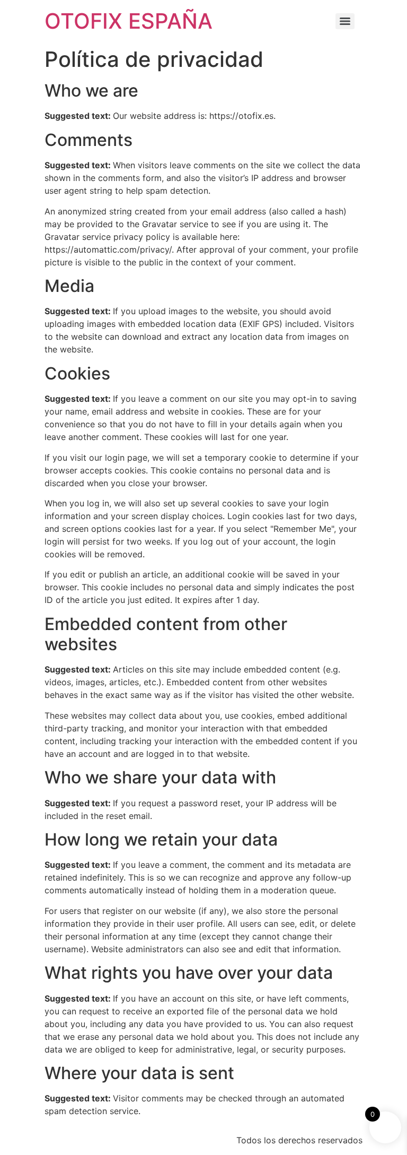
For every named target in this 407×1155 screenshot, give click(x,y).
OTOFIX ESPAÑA (129, 21)
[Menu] (345, 21)
